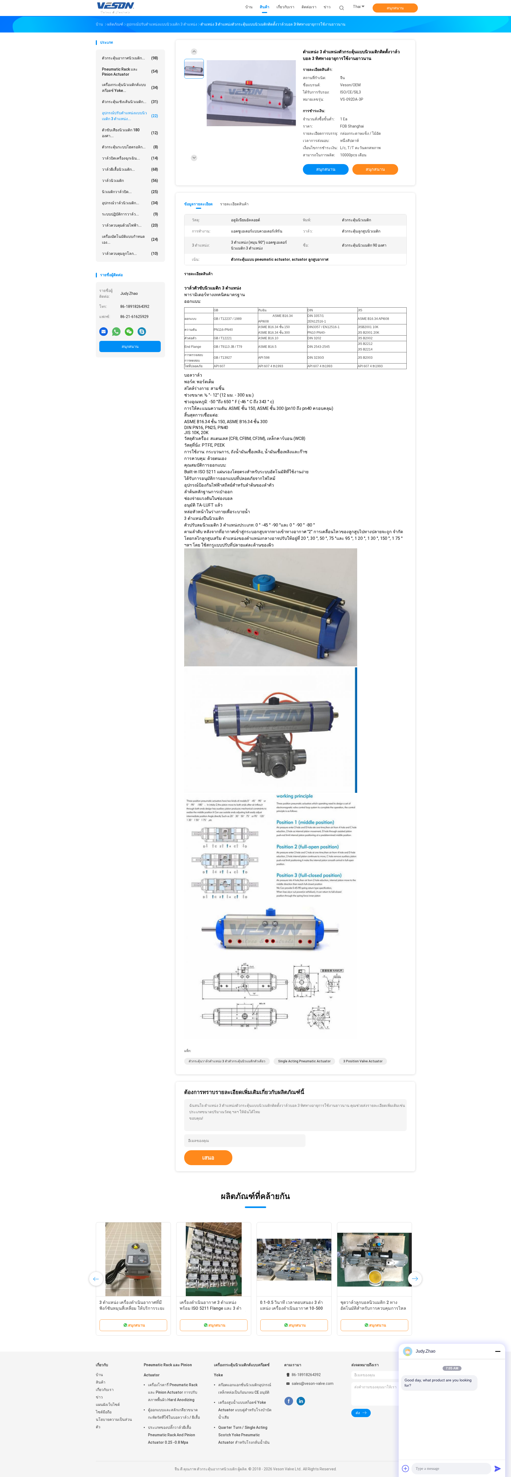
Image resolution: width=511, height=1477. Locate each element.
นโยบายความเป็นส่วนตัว (114, 1423)
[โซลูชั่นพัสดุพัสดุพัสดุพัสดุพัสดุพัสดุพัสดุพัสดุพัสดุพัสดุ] (133, 1259)
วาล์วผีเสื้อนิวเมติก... (130, 169)
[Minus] (497, 1351)
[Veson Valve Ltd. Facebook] (288, 1401)
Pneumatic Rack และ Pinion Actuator (130, 71)
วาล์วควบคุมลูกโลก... (130, 253)
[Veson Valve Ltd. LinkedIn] (300, 1401)
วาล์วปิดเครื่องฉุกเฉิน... (130, 158)
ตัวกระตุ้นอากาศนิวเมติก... (130, 58)
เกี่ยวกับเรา (105, 1390)
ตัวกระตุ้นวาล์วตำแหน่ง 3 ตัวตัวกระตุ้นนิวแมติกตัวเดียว (227, 1061)
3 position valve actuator (362, 1061)
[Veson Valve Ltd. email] (103, 331)
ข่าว (99, 1397)
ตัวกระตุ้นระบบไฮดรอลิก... (130, 147)
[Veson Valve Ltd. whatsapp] (116, 331)
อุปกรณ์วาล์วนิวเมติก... (130, 203)
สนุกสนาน (395, 8)
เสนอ (208, 1157)
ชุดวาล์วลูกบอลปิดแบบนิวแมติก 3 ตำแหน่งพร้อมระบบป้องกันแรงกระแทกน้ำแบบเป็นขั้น (210, 1308)
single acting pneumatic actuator (304, 1061)
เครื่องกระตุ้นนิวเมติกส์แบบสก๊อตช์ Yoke (242, 1370)
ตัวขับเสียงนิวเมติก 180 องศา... (130, 133)
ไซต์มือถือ (104, 1412)
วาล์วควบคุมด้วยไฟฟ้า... (130, 225)
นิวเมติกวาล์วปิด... (130, 192)
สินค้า (100, 1382)
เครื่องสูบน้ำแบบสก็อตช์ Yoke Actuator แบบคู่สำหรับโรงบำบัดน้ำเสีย (244, 1409)
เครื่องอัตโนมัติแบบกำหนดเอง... (130, 239)
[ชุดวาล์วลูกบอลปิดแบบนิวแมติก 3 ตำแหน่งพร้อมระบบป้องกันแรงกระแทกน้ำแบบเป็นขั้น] (213, 1259)
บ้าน (99, 1375)
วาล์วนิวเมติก (130, 180)
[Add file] (405, 1468)
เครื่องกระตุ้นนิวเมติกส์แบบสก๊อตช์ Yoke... (130, 88)
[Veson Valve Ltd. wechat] (129, 331)
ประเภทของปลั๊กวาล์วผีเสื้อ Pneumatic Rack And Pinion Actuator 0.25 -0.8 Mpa (171, 1435)
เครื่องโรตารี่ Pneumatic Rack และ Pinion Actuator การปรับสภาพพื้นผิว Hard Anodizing (172, 1392)
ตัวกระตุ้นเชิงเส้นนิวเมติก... (130, 102)
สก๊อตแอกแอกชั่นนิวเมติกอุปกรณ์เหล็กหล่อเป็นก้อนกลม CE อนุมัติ (244, 1388)
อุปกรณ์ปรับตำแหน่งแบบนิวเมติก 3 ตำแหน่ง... (130, 116)
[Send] (497, 1468)
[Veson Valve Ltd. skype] (142, 331)
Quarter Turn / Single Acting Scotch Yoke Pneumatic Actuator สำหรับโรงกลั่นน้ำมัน (244, 1435)
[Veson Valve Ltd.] (116, 8)
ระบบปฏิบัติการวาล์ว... (130, 214)
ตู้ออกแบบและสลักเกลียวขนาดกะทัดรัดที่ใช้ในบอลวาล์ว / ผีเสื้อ (174, 1413)
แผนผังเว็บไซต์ (108, 1404)
